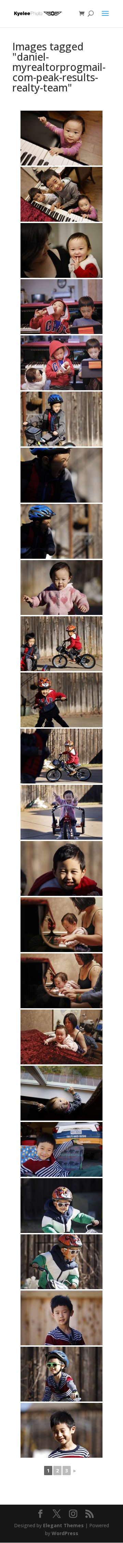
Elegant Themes (63, 1525)
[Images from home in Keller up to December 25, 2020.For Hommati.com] (61, 138)
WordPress (65, 1533)
